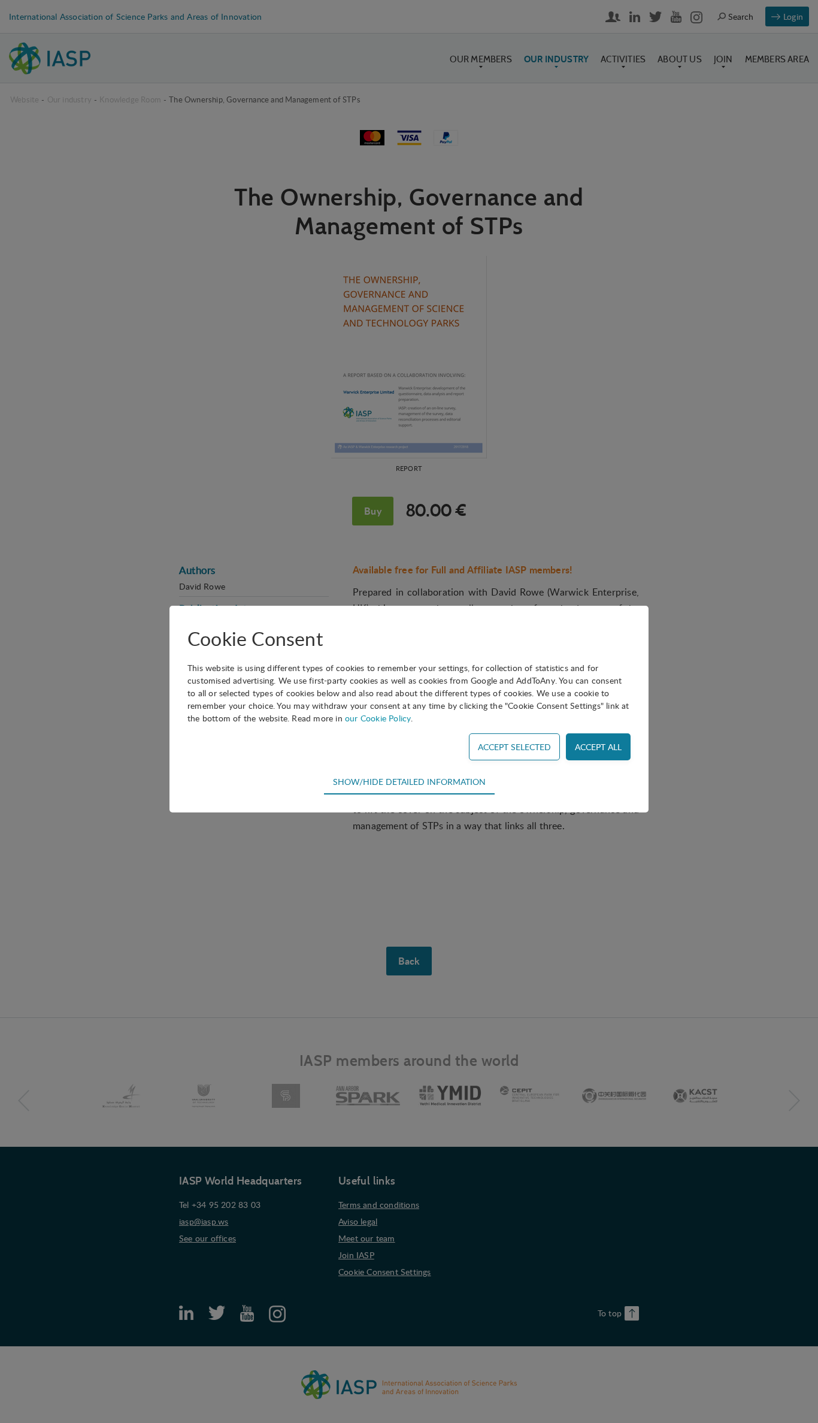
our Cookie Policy (378, 718)
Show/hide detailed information (409, 781)
